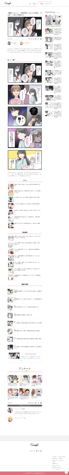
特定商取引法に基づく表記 (56, 467)
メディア (56, 463)
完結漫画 (41, 3)
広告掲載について (55, 458)
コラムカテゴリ (48, 3)
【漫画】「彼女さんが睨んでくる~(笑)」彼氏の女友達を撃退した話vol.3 (27, 185)
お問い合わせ (58, 469)
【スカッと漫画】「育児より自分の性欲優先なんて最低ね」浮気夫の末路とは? (27, 243)
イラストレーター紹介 (48, 1)
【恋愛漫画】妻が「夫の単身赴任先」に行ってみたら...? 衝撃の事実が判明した (27, 276)
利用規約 (53, 463)
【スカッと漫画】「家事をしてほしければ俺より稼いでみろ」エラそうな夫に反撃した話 (27, 263)
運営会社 (61, 458)
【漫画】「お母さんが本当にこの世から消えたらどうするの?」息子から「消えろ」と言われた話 (27, 237)
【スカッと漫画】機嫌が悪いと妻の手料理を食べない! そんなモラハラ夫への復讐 (27, 256)
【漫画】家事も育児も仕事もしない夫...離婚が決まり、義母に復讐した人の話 (27, 217)
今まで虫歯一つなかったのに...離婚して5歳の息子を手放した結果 (26, 197)
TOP (30, 3)
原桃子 (15, 43)
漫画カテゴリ (35, 3)
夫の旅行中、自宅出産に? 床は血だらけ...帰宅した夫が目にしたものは (27, 211)
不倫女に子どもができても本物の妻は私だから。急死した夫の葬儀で (27, 224)
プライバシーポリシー (55, 465)
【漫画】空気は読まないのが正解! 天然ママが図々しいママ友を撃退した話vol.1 (27, 191)
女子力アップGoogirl (7, 6)
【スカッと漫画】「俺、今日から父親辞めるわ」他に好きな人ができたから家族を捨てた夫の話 (27, 269)
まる (27, 43)
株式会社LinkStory (41, 472)
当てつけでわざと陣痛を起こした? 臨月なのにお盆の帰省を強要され (27, 204)
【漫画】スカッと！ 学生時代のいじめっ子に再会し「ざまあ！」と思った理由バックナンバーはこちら (30, 358)
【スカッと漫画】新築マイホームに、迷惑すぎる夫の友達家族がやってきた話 (27, 250)
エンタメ (13, 6)
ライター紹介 (40, 1)
